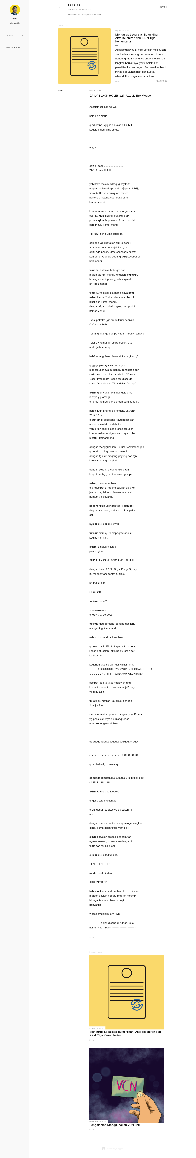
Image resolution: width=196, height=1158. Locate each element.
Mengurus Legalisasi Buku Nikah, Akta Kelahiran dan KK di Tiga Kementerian (137, 38)
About (80, 14)
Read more (161, 81)
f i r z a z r (75, 4)
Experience (90, 14)
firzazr (15, 18)
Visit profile (15, 23)
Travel (99, 14)
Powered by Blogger (115, 1149)
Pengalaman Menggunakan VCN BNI (114, 1125)
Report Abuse (13, 47)
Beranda (72, 14)
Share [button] (117, 81)
